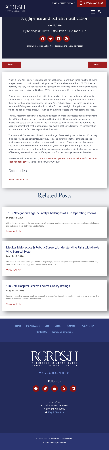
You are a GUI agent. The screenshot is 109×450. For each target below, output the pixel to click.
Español (58, 326)
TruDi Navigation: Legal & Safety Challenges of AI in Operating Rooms (51, 213)
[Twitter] (45, 388)
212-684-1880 (54, 373)
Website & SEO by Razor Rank (54, 442)
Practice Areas (33, 326)
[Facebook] (36, 388)
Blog (34, 46)
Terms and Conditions (62, 332)
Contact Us (41, 332)
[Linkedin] (73, 388)
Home (28, 46)
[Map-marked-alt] (54, 388)
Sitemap (71, 326)
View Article (13, 231)
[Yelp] (63, 388)
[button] (99, 11)
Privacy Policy (87, 326)
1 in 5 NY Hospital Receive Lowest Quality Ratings (38, 286)
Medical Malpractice (45, 46)
